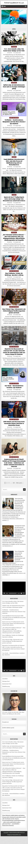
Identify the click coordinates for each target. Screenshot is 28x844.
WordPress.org (6, 686)
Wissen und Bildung (14, 117)
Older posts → (19, 482)
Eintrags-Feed (5, 681)
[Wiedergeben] (4, 593)
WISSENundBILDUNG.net (14, 3)
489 (14, 482)
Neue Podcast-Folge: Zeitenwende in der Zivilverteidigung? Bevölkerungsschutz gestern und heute (14, 311)
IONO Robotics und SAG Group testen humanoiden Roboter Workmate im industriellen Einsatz (14, 423)
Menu (4, 6)
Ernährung (14, 46)
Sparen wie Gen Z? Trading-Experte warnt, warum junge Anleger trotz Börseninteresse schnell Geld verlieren (14, 199)
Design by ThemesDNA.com (14, 834)
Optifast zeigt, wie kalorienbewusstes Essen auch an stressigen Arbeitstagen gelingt (14, 86)
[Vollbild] (23, 593)
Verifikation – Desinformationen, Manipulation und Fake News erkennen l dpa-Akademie (14, 121)
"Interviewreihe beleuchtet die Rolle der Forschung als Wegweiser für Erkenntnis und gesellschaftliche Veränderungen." (20, 503)
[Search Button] (26, 6)
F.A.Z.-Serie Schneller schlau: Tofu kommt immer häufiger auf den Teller (14, 50)
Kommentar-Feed (6, 683)
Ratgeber (14, 157)
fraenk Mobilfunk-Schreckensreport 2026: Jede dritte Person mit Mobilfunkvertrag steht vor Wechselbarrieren (14, 162)
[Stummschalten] (21, 593)
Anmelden (5, 678)
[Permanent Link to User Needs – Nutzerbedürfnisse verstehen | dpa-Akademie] (13, 375)
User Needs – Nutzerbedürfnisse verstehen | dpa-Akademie (14, 386)
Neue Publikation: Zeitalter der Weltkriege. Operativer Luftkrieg (14, 274)
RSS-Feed (10, 52)
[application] (14, 588)
